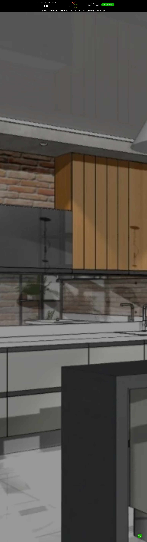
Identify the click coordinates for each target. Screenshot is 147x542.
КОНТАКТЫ (81, 10)
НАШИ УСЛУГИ (53, 10)
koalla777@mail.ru (93, 5)
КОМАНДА (73, 10)
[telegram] (47, 6)
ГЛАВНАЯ (44, 10)
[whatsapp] (44, 6)
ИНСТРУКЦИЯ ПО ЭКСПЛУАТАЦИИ (96, 10)
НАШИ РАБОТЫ (64, 10)
